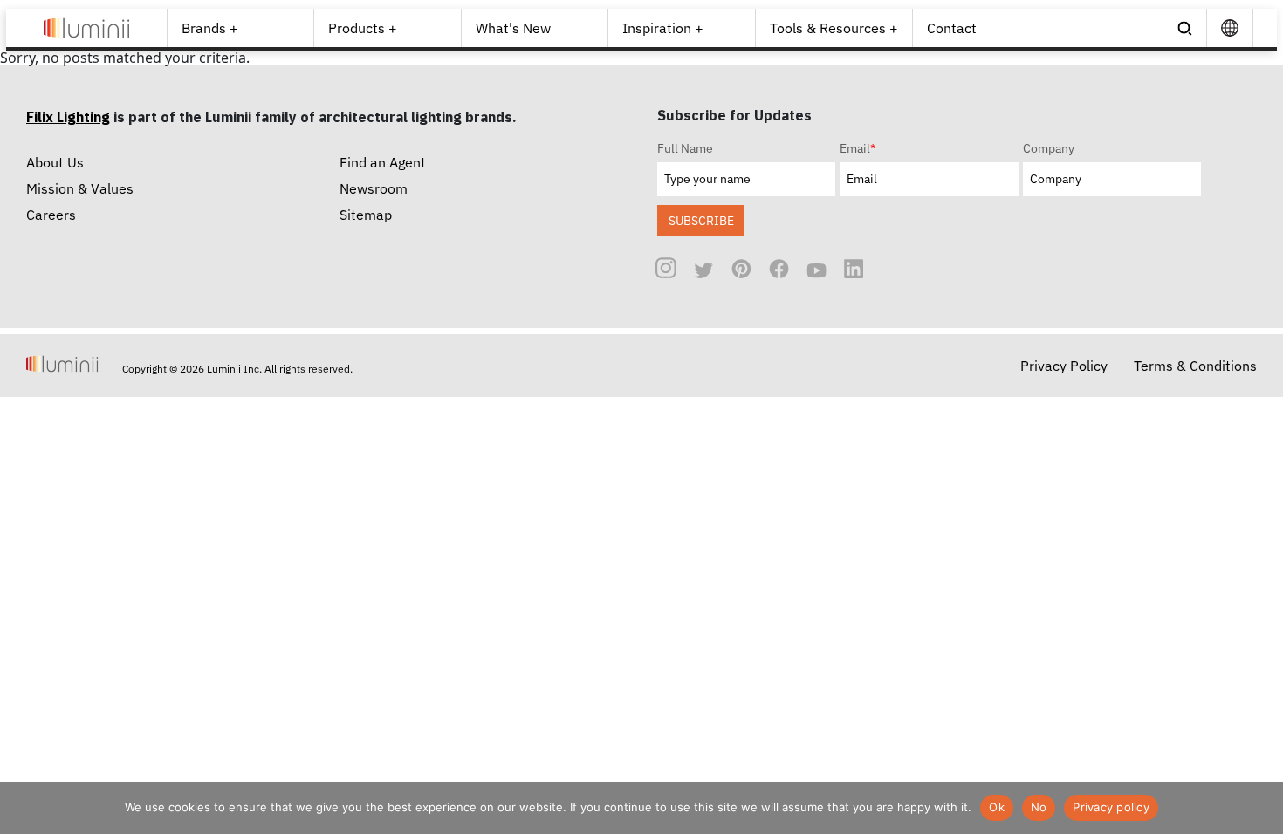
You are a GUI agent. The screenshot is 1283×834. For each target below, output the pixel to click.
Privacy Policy (1064, 365)
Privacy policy (1111, 807)
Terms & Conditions (1195, 365)
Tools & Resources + (834, 28)
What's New (513, 28)
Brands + (210, 28)
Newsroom (374, 188)
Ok (997, 807)
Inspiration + (662, 28)
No (1039, 807)
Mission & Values (80, 188)
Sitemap (366, 214)
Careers (51, 214)
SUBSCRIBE (701, 220)
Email (857, 148)
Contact (952, 28)
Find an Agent (383, 162)
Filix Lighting (68, 117)
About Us (55, 162)
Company (1048, 148)
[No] (1261, 808)
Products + (362, 28)
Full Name (685, 148)
